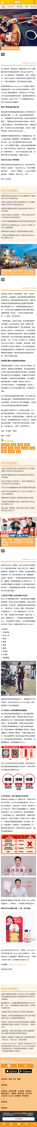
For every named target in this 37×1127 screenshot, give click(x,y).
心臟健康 (13, 1093)
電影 (27, 445)
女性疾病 (4, 1096)
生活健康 (21, 1091)
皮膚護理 (18, 1096)
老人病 (11, 1096)
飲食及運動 (12, 1091)
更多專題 (25, 1096)
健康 (3, 6)
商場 (10, 448)
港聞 (2, 54)
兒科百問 (28, 1093)
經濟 (13, 445)
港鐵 (17, 448)
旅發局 (11, 452)
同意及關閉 (18, 1119)
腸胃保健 (21, 1093)
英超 (32, 448)
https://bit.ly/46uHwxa (18, 964)
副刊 (32, 6)
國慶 (4, 452)
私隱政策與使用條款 (20, 1115)
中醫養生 (28, 1091)
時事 (26, 6)
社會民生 (6, 445)
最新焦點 (4, 1079)
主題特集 (19, 6)
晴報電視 (11, 6)
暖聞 (18, 1079)
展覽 (4, 448)
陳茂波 (25, 448)
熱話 (14, 1079)
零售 (20, 445)
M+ (19, 452)
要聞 (10, 1079)
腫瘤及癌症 (5, 1093)
